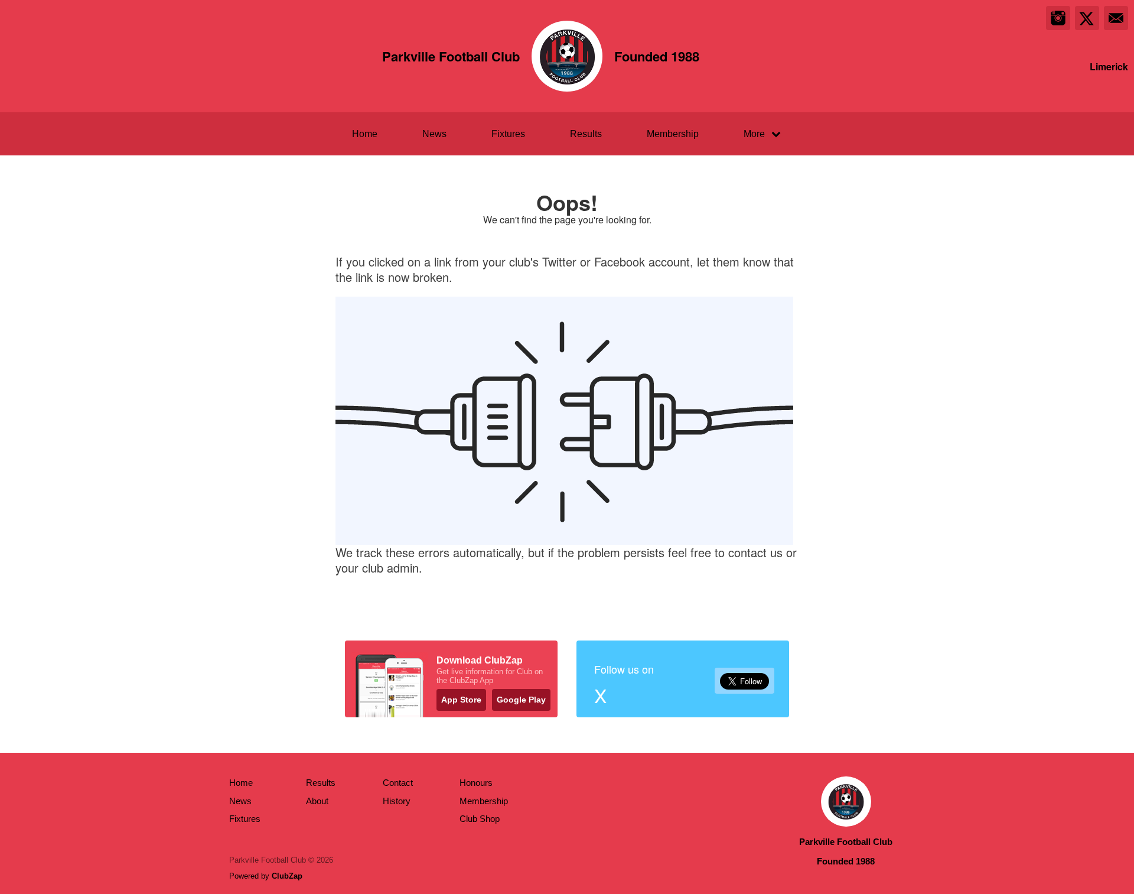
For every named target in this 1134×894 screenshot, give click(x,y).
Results (586, 134)
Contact (398, 783)
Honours (476, 783)
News (434, 134)
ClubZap (287, 876)
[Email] (1116, 18)
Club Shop (480, 819)
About (317, 801)
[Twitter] (1087, 18)
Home (364, 134)
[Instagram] (1058, 18)
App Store (461, 699)
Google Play (521, 699)
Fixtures (508, 134)
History (396, 801)
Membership (673, 134)
